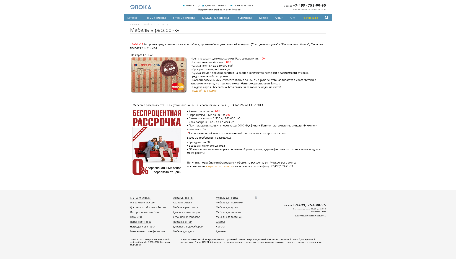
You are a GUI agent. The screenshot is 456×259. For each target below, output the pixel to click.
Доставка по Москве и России (148, 207)
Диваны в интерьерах (186, 212)
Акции (279, 17)
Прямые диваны (155, 17)
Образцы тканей (183, 197)
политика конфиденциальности (310, 215)
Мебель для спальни (228, 212)
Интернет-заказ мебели (144, 212)
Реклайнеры (244, 17)
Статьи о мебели (140, 197)
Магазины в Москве (142, 202)
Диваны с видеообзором (188, 226)
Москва (288, 5)
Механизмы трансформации (147, 231)
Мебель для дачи (183, 231)
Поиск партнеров (243, 5)
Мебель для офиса (227, 197)
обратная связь (318, 211)
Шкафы (220, 221)
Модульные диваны (215, 17)
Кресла (263, 17)
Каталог (132, 17)
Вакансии (136, 217)
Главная (135, 24)
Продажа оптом (182, 221)
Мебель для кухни (227, 207)
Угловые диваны (184, 17)
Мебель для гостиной (229, 217)
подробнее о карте (204, 90)
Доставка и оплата (215, 5)
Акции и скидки (182, 202)
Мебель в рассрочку (185, 207)
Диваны (221, 231)
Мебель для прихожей (229, 202)
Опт (292, 17)
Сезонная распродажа (186, 217)
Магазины (191, 5)
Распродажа (310, 17)
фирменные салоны (219, 166)
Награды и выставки (142, 226)
